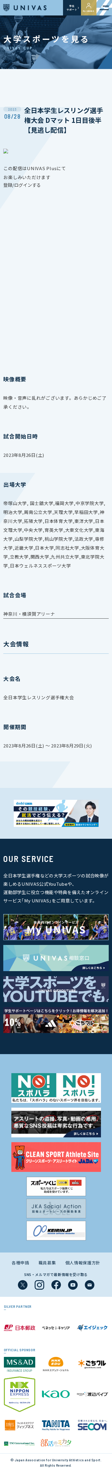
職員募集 (47, 1263)
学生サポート (72, 7)
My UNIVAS (88, 11)
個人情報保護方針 (83, 1263)
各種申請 (20, 1263)
